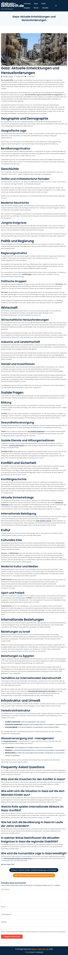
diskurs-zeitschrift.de (12, 5)
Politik (43, 4)
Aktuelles (45, 8)
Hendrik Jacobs (8, 76)
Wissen (36, 8)
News (36, 4)
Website (4, 922)
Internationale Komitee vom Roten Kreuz (18, 858)
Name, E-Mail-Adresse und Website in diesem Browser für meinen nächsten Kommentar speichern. (33, 932)
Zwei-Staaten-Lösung (43, 521)
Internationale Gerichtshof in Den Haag (41, 691)
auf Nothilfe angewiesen (36, 431)
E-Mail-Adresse (6, 914)
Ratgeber (27, 8)
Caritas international (16, 445)
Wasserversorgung (10, 741)
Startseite (27, 4)
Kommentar (5, 889)
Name (3, 907)
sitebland (39, 952)
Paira (32, 952)
